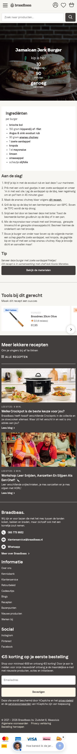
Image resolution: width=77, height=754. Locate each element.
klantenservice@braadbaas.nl (25, 539)
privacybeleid (66, 700)
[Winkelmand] (71, 5)
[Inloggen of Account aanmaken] (55, 5)
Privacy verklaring (41, 723)
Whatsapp (14, 546)
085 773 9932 (15, 532)
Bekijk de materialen (38, 270)
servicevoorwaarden (19, 704)
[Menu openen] (5, 5)
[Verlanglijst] (63, 5)
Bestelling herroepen (12, 726)
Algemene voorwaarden (14, 723)
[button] (70, 329)
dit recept (55, 199)
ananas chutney (45, 240)
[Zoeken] (70, 17)
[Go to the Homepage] (21, 5)
